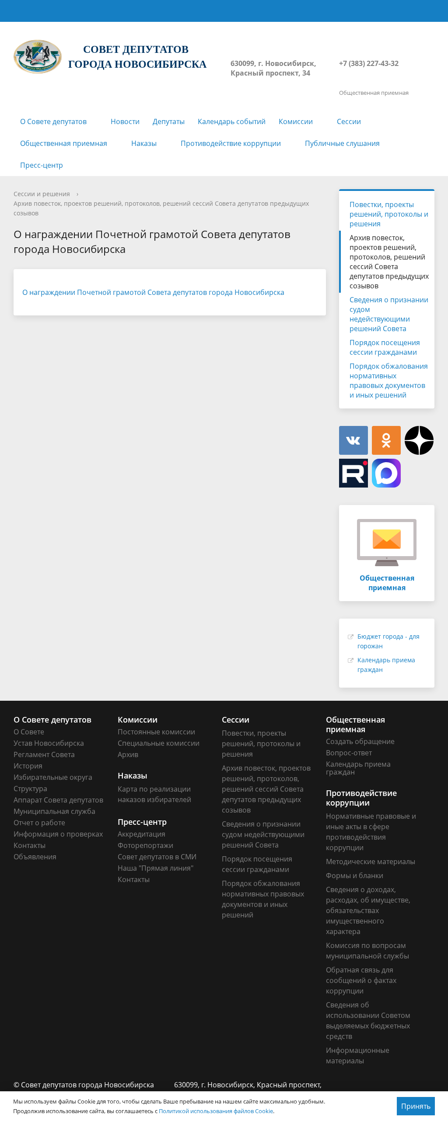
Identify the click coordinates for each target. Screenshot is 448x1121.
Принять (415, 1106)
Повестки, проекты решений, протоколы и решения (389, 214)
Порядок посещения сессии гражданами (385, 347)
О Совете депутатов (53, 121)
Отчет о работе (39, 822)
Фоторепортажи (145, 845)
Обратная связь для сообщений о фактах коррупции (361, 980)
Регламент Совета (44, 754)
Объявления (35, 857)
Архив (128, 754)
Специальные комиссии (159, 743)
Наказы (144, 143)
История (28, 766)
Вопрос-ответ (349, 753)
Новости (125, 121)
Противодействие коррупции (231, 143)
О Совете (29, 732)
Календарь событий (232, 121)
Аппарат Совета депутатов (58, 800)
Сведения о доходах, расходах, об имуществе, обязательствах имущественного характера (368, 910)
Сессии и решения (42, 194)
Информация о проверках (58, 834)
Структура (30, 788)
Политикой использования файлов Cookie (216, 1111)
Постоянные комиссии (156, 732)
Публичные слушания (342, 143)
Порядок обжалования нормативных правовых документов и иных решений (389, 380)
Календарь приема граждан (358, 768)
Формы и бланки (354, 875)
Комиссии (296, 121)
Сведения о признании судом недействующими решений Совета (389, 314)
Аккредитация (141, 834)
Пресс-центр (41, 165)
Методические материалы (370, 861)
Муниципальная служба (54, 811)
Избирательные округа (53, 777)
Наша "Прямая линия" (155, 868)
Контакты (30, 845)
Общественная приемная (63, 143)
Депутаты (169, 121)
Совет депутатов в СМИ (157, 857)
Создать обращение (360, 741)
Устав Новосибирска (49, 743)
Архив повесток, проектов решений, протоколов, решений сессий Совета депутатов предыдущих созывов (389, 262)
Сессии (349, 121)
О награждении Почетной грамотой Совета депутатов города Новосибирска (153, 292)
